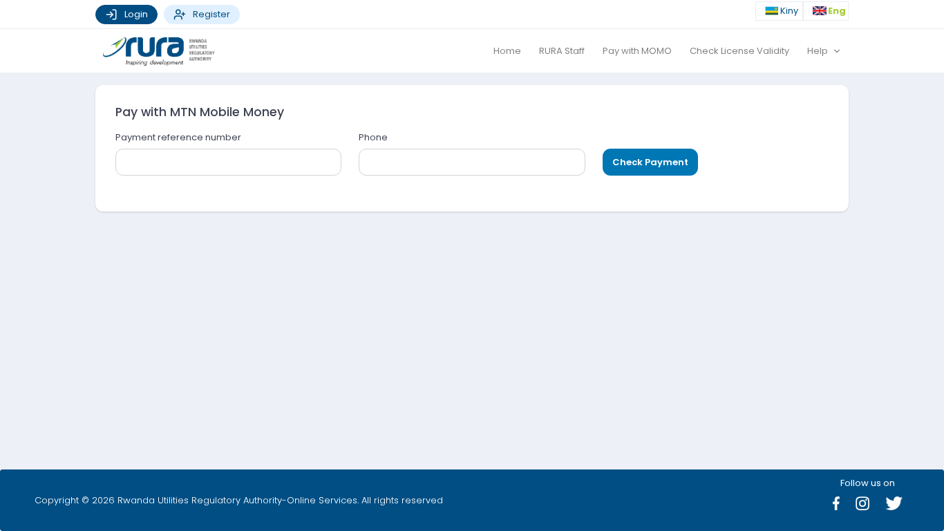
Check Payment (650, 162)
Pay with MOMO (637, 50)
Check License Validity (739, 50)
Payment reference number (178, 137)
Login (136, 14)
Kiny (790, 11)
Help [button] (818, 50)
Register (211, 14)
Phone (373, 137)
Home (507, 50)
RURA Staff (562, 50)
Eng (837, 11)
